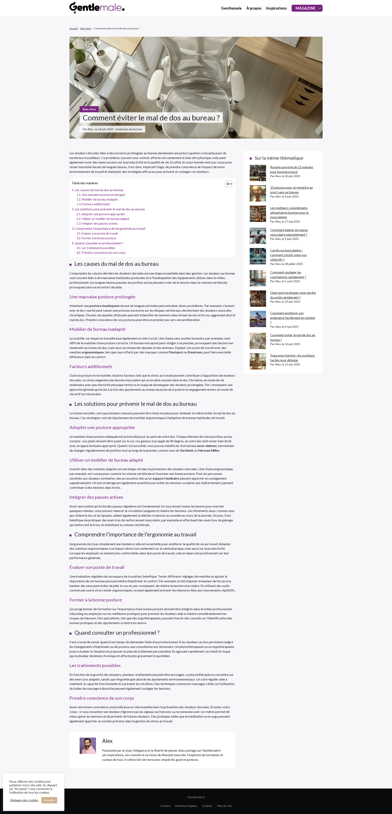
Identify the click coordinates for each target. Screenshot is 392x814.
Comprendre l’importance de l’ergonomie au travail (110, 228)
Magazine (305, 8)
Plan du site (224, 805)
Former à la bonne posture (99, 238)
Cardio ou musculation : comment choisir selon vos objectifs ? (288, 254)
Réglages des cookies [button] (24, 800)
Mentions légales (186, 805)
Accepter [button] (49, 800)
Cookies (207, 805)
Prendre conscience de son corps (104, 252)
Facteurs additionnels (96, 204)
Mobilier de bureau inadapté (100, 199)
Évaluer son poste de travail (100, 233)
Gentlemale (231, 8)
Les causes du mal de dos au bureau (99, 190)
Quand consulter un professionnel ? (99, 243)
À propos (254, 8)
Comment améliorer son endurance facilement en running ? (292, 317)
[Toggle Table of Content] (226, 183)
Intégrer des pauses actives (100, 223)
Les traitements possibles (98, 248)
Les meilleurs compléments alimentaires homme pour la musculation (289, 212)
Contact (165, 805)
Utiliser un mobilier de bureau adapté (105, 219)
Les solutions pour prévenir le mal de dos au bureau (110, 209)
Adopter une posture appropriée (103, 214)
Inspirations (276, 8)
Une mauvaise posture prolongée (103, 194)
